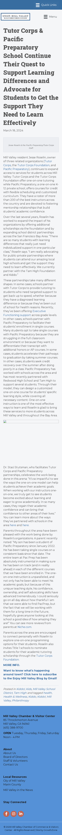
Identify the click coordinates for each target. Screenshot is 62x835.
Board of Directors (15, 756)
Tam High (20, 692)
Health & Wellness (15, 696)
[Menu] (46, 5)
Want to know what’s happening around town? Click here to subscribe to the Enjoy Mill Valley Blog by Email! (30, 674)
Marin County (12, 784)
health (47, 692)
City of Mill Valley (14, 780)
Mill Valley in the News (18, 790)
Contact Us (10, 764)
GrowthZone (50, 830)
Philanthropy (20, 700)
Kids (29, 689)
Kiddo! (20, 689)
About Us (9, 753)
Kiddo (32, 696)
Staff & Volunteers (15, 760)
